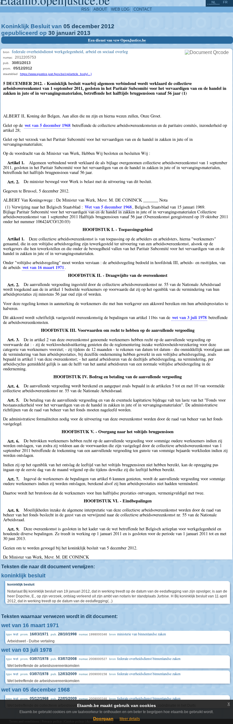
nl (213, 2)
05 (66, 26)
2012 (107, 26)
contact (142, 9)
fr (225, 2)
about (100, 9)
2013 (83, 33)
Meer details (130, 719)
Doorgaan (103, 718)
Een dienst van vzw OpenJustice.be (117, 40)
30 (51, 33)
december (86, 26)
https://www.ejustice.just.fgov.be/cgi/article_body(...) (56, 74)
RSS (85, 9)
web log (120, 9)
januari (66, 33)
